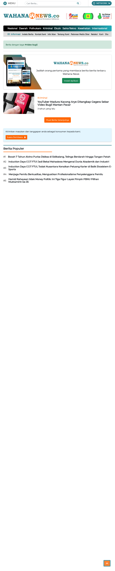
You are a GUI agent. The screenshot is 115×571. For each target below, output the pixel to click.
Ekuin (57, 28)
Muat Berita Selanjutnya (57, 120)
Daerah (23, 28)
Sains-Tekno (69, 28)
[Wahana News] (31, 16)
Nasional (12, 28)
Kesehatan (84, 28)
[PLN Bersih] (89, 15)
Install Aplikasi (71, 80)
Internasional (99, 28)
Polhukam (35, 28)
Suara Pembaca (15, 137)
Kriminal (48, 28)
